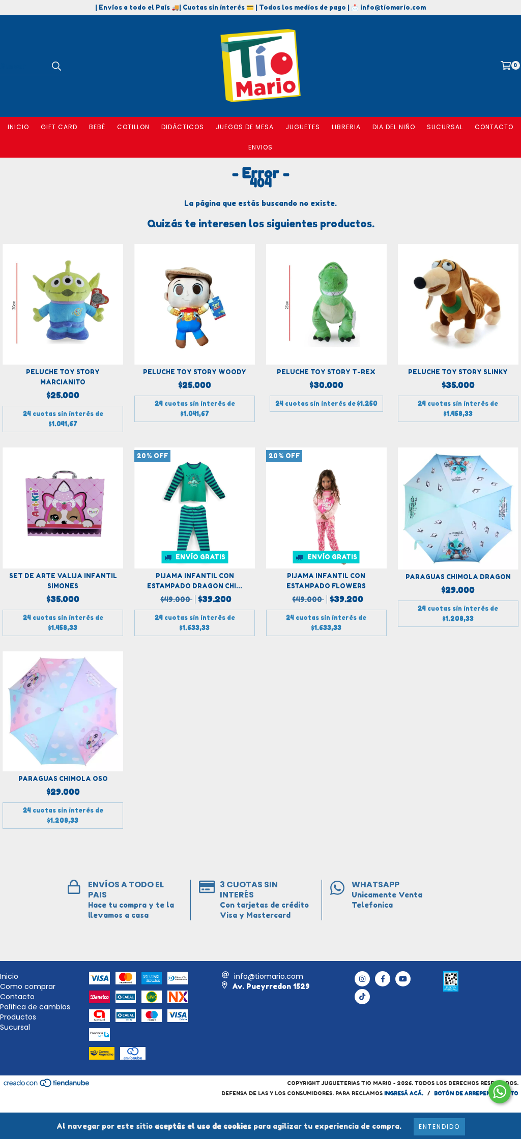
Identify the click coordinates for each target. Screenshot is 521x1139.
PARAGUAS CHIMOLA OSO (63, 779)
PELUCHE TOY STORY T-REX (326, 372)
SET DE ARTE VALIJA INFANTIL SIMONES (63, 581)
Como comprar (27, 986)
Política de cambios (35, 1007)
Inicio (18, 127)
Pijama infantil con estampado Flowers (326, 581)
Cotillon (133, 127)
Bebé (97, 127)
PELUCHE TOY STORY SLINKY (458, 372)
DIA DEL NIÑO (393, 127)
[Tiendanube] (47, 1086)
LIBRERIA (346, 127)
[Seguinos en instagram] (362, 978)
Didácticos (182, 127)
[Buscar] (56, 66)
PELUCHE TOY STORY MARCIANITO (63, 377)
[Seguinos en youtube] (403, 978)
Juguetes (302, 127)
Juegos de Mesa (245, 127)
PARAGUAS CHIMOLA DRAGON (458, 577)
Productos (18, 1017)
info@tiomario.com (268, 976)
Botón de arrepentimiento (476, 1093)
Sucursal (445, 127)
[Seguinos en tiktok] (362, 996)
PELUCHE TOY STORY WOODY (194, 372)
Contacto (494, 127)
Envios (260, 147)
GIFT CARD (59, 127)
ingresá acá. (403, 1093)
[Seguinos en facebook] (382, 978)
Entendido (439, 1126)
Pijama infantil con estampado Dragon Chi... (194, 581)
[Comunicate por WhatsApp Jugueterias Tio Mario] (499, 1091)
